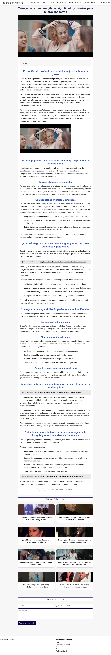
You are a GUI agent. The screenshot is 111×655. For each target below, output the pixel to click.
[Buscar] (44, 2)
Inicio (57, 642)
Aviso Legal (59, 647)
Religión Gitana (104, 2)
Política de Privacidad (63, 645)
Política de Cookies (62, 651)
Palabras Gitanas (75, 2)
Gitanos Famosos (90, 2)
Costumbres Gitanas (58, 2)
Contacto (59, 649)
